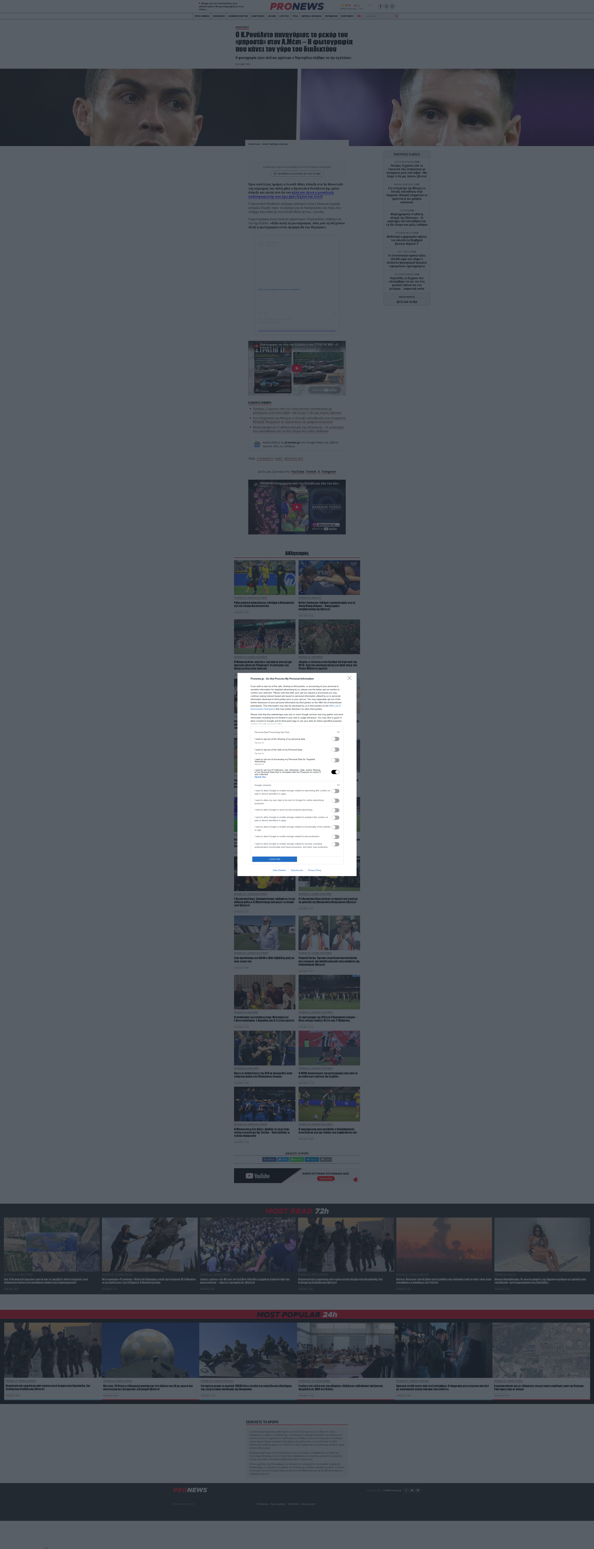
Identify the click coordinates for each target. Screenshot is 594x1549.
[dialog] (297, 774)
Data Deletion (279, 870)
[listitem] (297, 732)
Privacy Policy (314, 870)
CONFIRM (274, 859)
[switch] (335, 739)
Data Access (297, 870)
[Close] (350, 679)
